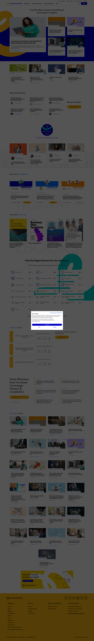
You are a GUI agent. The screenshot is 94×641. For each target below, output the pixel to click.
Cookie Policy (59, 312)
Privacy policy (53, 312)
